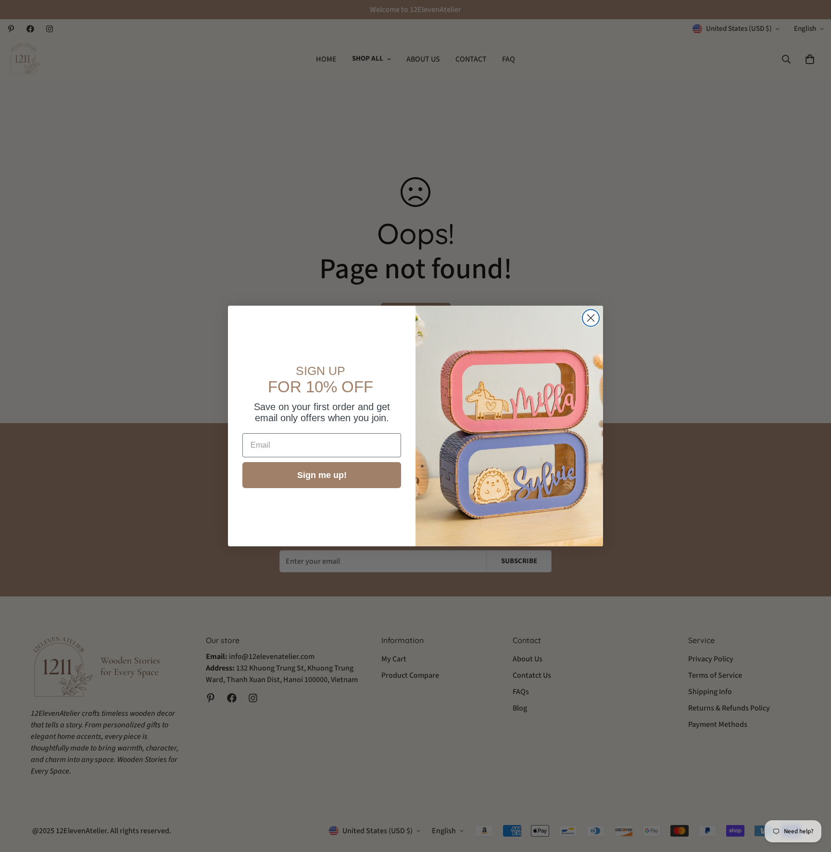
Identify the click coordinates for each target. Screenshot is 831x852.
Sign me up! (322, 475)
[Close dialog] (590, 318)
